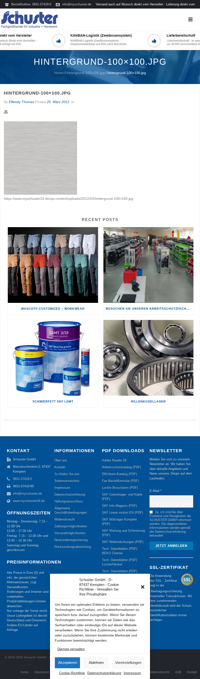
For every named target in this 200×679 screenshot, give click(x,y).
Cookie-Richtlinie (72, 673)
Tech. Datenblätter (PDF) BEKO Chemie (119, 551)
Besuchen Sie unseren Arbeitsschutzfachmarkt (150, 308)
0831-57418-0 (22, 479)
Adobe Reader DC (114, 460)
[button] (142, 586)
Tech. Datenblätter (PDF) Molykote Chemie (119, 573)
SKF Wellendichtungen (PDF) (122, 542)
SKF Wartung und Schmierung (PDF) (123, 533)
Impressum (132, 673)
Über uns (60, 460)
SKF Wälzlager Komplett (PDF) (119, 522)
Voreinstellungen (128, 662)
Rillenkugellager (148, 401)
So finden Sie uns (67, 474)
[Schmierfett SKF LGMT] (53, 358)
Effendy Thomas (21, 102)
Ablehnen (96, 662)
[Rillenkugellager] (148, 358)
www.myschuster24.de (29, 501)
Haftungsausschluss (68, 501)
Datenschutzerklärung (104, 673)
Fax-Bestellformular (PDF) (120, 481)
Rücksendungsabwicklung (72, 547)
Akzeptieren (67, 662)
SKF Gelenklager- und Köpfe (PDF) (122, 497)
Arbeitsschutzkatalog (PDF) (121, 467)
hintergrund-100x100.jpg (86, 73)
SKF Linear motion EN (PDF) (122, 512)
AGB (178, 672)
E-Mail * (155, 491)
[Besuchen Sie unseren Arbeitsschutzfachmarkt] (148, 265)
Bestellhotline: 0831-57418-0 (31, 4)
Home (59, 73)
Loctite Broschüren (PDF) (120, 487)
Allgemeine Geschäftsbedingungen (70, 510)
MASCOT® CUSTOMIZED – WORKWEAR (53, 308)
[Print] (8, 111)
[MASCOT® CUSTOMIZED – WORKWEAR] (53, 265)
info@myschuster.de (76, 4)
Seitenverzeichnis (67, 481)
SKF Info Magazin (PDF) (119, 506)
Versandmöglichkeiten (69, 533)
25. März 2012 (58, 102)
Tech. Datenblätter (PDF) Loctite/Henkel (119, 562)
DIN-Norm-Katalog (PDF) (119, 474)
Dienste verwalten (71, 649)
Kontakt (59, 467)
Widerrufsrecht (64, 519)
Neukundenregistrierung (71, 540)
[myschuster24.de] (29, 20)
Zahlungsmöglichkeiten (70, 526)
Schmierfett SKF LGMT (52, 401)
